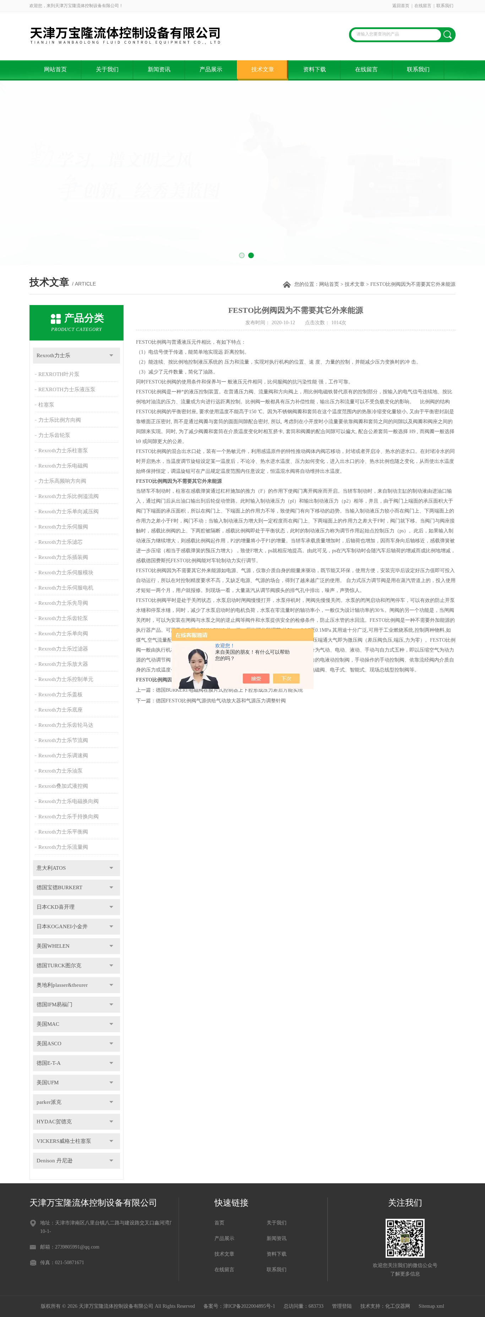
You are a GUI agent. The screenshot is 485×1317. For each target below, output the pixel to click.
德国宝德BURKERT (59, 887)
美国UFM (48, 1082)
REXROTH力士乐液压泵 (67, 389)
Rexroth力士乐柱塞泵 (63, 450)
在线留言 (422, 5)
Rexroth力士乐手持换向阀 (68, 816)
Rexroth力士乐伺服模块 (65, 572)
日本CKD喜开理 (56, 907)
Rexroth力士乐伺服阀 (63, 527)
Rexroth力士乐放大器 (63, 664)
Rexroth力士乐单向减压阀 (68, 511)
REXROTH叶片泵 (59, 374)
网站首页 (55, 69)
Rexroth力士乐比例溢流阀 (68, 496)
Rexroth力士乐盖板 (60, 694)
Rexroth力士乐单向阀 (63, 633)
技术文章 (262, 69)
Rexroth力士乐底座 (60, 710)
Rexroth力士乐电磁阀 (63, 466)
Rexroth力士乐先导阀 (63, 603)
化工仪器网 (397, 1306)
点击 (111, 356)
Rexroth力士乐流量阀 (63, 847)
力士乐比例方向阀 (59, 420)
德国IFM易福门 (54, 1004)
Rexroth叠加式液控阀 (63, 786)
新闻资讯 (159, 69)
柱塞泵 (46, 405)
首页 (219, 1222)
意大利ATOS (51, 868)
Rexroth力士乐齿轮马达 (65, 725)
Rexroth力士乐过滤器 (63, 649)
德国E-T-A (49, 1063)
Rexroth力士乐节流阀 (63, 740)
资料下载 (314, 69)
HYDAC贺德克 (54, 1121)
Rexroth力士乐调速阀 (63, 755)
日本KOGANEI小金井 (62, 926)
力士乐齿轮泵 (54, 435)
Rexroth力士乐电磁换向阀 (68, 801)
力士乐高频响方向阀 (62, 481)
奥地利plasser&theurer (62, 985)
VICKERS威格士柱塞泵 (64, 1141)
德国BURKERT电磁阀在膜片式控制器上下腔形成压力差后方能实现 (229, 690)
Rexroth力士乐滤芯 (60, 542)
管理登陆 (342, 1306)
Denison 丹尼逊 (54, 1160)
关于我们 (107, 69)
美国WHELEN (53, 946)
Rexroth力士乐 (53, 355)
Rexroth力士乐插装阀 (63, 557)
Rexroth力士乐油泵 (60, 771)
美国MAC (48, 1024)
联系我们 (444, 5)
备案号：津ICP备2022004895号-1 (239, 1306)
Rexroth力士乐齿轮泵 (63, 618)
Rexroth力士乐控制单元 (65, 679)
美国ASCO (49, 1043)
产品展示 (211, 69)
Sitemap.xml (431, 1306)
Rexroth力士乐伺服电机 (65, 588)
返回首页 (400, 5)
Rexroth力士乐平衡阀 (63, 832)
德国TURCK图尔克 (59, 965)
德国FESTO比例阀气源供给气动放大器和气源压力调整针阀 (221, 700)
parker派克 (49, 1102)
